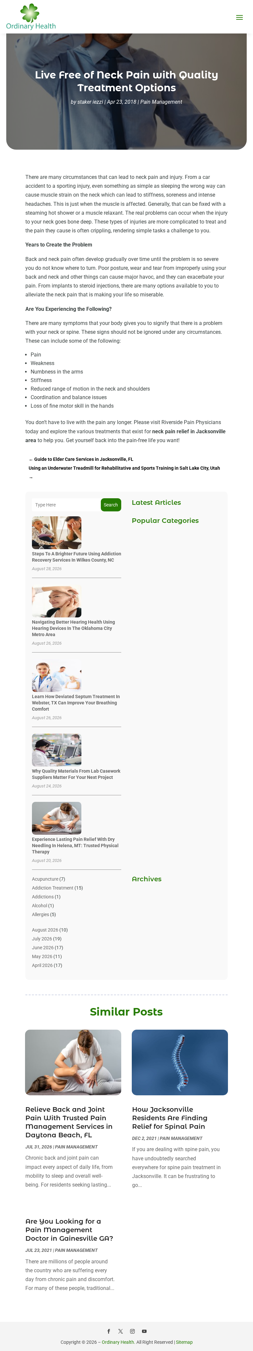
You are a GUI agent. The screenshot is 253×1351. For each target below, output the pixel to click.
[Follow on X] (120, 1331)
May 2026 (42, 956)
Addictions (43, 896)
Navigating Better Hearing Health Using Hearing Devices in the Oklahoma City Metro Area (73, 628)
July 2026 (42, 938)
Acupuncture (45, 879)
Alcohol (39, 905)
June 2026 (43, 947)
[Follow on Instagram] (132, 1331)
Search (111, 504)
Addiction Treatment (52, 887)
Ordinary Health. (118, 1342)
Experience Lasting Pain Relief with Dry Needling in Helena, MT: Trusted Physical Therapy (75, 845)
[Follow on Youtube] (144, 1331)
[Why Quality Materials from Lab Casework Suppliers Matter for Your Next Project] (56, 750)
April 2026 (42, 965)
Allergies (40, 914)
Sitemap (184, 1342)
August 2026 (45, 930)
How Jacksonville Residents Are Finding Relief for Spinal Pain (170, 1117)
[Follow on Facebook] (108, 1331)
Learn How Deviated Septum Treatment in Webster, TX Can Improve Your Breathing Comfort (76, 703)
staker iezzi (90, 102)
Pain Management (161, 102)
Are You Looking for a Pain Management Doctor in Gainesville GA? (69, 1229)
